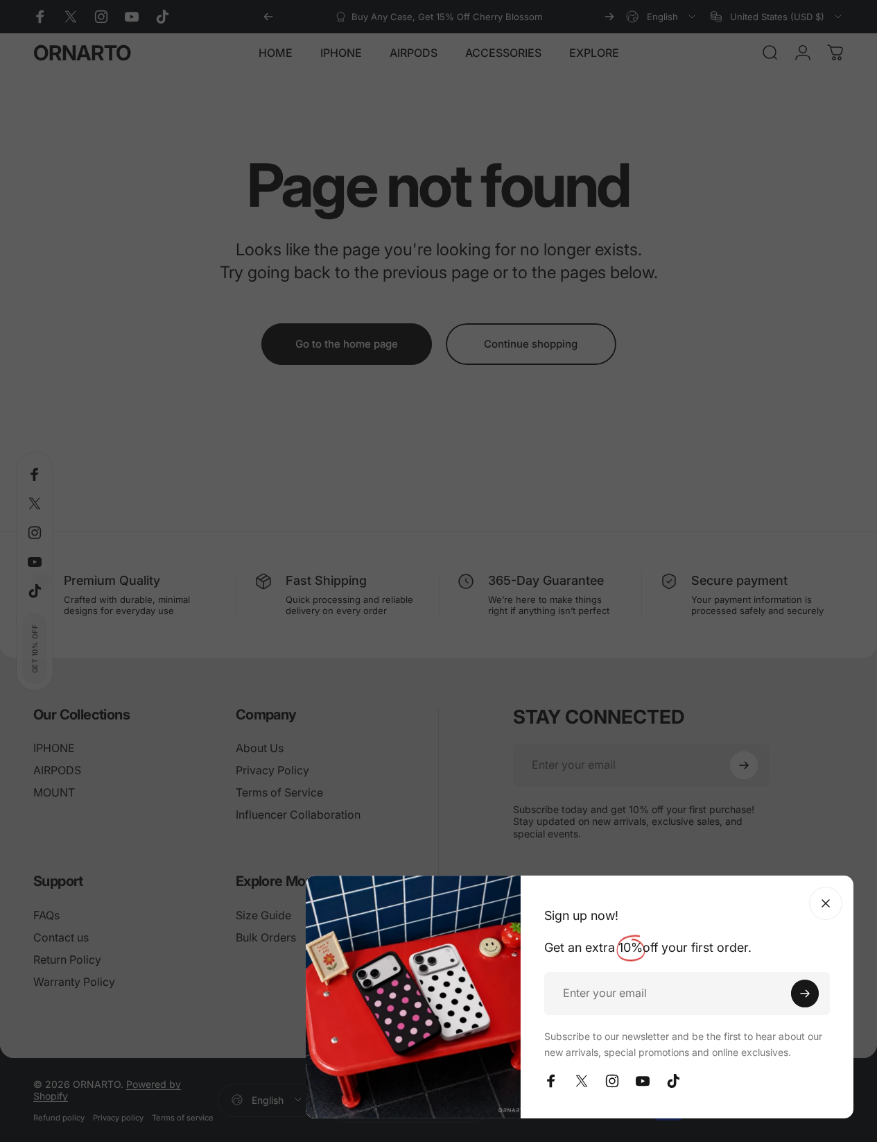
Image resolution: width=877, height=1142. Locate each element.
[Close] (825, 903)
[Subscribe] (805, 993)
